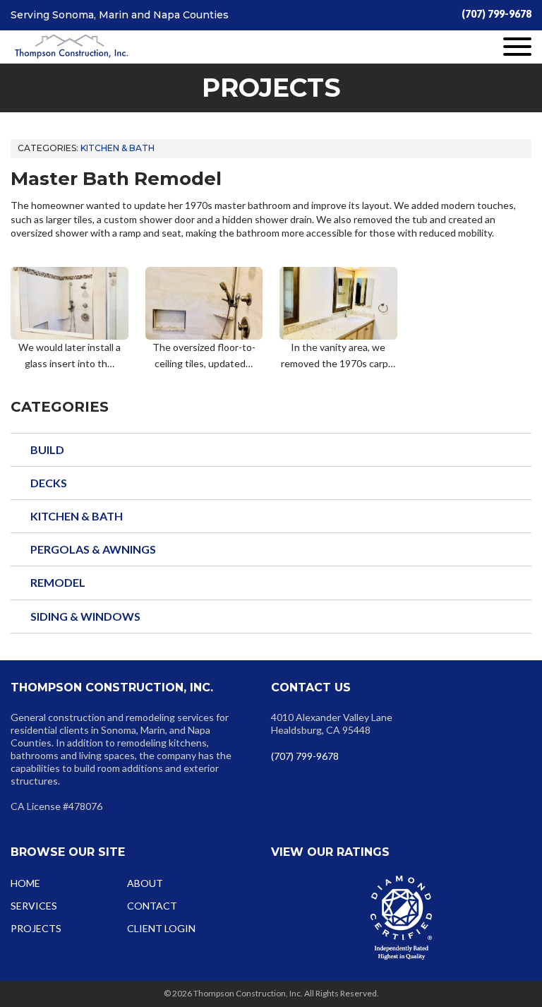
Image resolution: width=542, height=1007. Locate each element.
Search (377, 634)
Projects (36, 928)
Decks (48, 482)
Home (25, 883)
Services (34, 906)
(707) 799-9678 (496, 14)
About (145, 883)
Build (47, 449)
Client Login (161, 928)
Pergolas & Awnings (93, 549)
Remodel (57, 582)
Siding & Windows (85, 616)
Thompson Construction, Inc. (72, 47)
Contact (152, 906)
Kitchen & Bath (117, 148)
